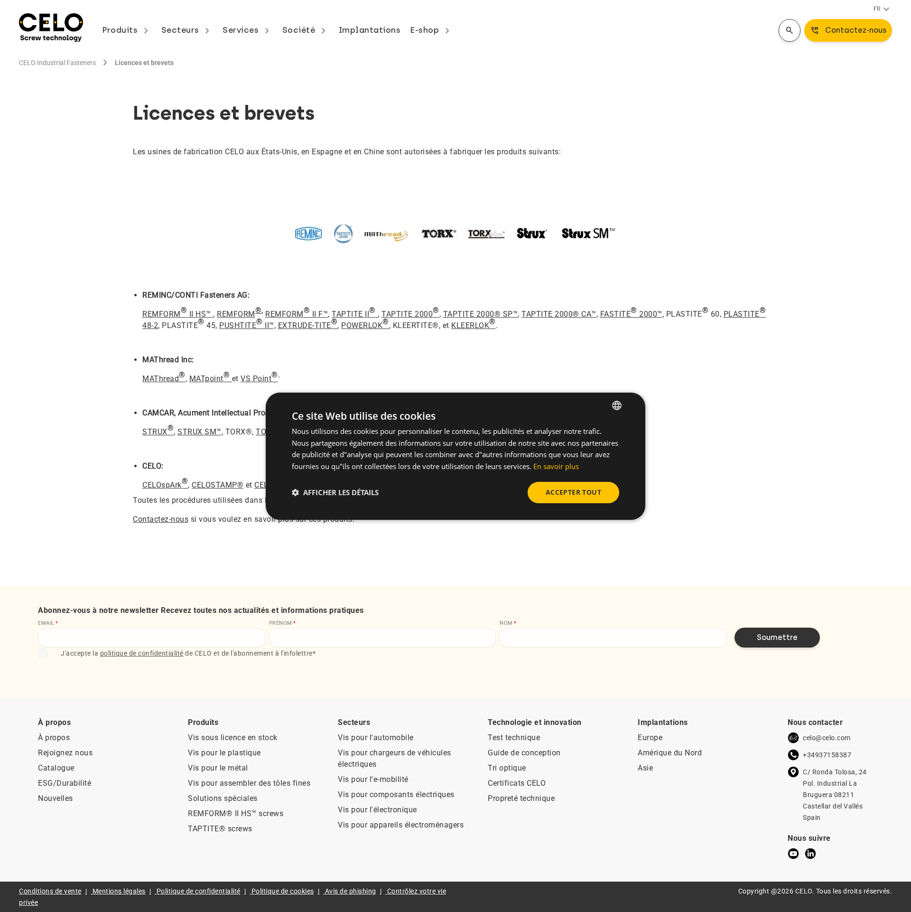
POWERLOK (365, 323)
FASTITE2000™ (631, 312)
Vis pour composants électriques (396, 794)
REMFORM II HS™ (176, 312)
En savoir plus (556, 466)
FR (883, 9)
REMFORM (236, 314)
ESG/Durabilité (64, 783)
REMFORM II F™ (296, 312)
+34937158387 (827, 755)
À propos (54, 737)
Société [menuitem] (305, 30)
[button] (335, 492)
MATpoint (209, 376)
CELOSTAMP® (217, 484)
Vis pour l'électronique (377, 809)
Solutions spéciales (223, 798)
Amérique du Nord (670, 752)
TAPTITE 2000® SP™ (480, 314)
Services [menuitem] (248, 30)
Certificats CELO (517, 783)
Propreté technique (521, 798)
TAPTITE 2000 (410, 312)
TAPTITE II (354, 312)
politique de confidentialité (142, 653)
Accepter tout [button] (573, 492)
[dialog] (455, 455)
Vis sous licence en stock (233, 737)
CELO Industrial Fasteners (57, 62)
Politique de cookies (282, 891)
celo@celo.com (827, 738)
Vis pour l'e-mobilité (373, 779)
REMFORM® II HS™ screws (235, 813)
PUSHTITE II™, (247, 323)
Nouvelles (55, 798)
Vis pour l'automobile (376, 737)
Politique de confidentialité (199, 891)
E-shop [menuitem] (431, 30)
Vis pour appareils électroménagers (401, 824)
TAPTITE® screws (220, 828)
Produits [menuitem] (127, 30)
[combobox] (617, 405)
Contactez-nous (160, 519)
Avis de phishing (350, 891)
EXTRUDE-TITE (308, 323)
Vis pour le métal (218, 767)
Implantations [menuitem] (370, 30)
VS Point (259, 376)
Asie (645, 767)
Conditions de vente (50, 891)
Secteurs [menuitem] (187, 30)
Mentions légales (119, 891)
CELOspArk (165, 483)
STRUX (158, 429)
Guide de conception (524, 752)
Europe (650, 737)
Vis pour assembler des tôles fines (249, 783)
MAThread (164, 376)
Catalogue (56, 767)
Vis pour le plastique (224, 752)
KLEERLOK (473, 323)
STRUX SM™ (199, 431)
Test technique (514, 737)
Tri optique (507, 767)
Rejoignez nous (65, 752)
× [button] (629, 404)
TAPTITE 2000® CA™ (558, 314)
